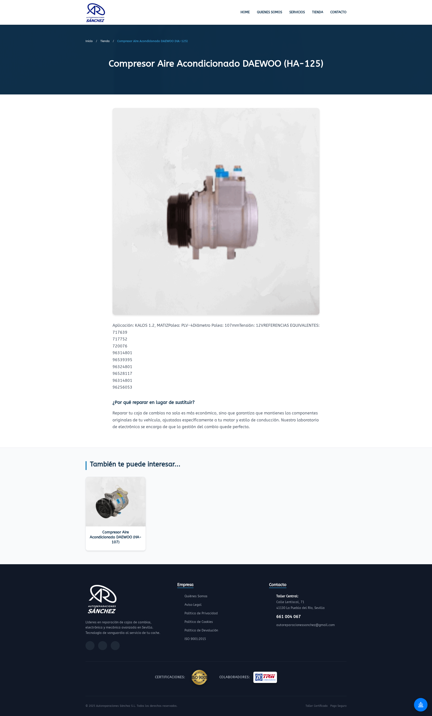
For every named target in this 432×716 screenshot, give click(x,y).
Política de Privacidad (201, 613)
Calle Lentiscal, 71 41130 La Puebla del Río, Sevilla (300, 602)
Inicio (89, 41)
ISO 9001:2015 (195, 639)
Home (245, 12)
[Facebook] (90, 645)
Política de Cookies (198, 622)
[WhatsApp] (115, 645)
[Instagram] (102, 645)
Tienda (317, 12)
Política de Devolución (201, 630)
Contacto (338, 12)
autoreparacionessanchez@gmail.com (305, 625)
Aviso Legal (193, 605)
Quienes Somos (269, 12)
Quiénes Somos (195, 596)
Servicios (297, 12)
